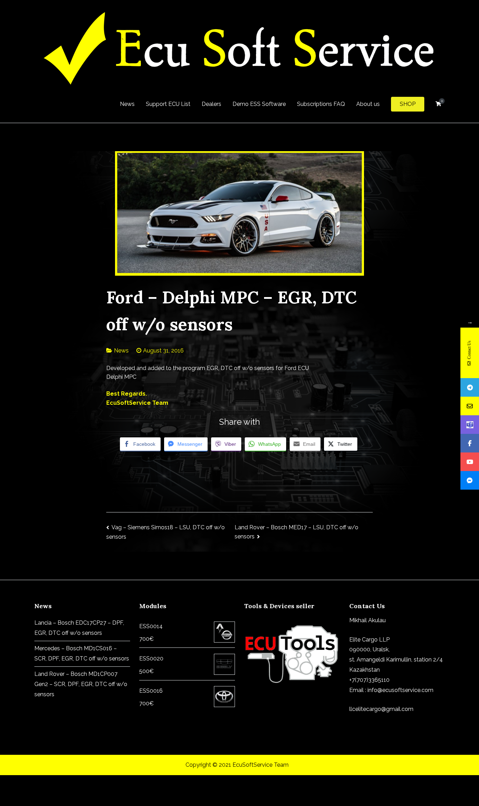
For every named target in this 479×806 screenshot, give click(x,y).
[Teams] (469, 424)
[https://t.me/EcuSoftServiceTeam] (469, 387)
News (127, 104)
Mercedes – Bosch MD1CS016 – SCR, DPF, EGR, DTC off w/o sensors (81, 653)
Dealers (211, 104)
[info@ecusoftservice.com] (469, 406)
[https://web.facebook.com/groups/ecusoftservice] (469, 443)
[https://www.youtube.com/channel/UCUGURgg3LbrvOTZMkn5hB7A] (469, 461)
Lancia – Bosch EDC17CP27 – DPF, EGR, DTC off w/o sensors (79, 627)
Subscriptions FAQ (321, 104)
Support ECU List (168, 104)
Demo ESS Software (259, 104)
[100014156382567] (469, 480)
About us (368, 104)
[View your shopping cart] (438, 104)
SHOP (408, 104)
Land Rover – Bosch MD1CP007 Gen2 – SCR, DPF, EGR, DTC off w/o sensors (80, 684)
